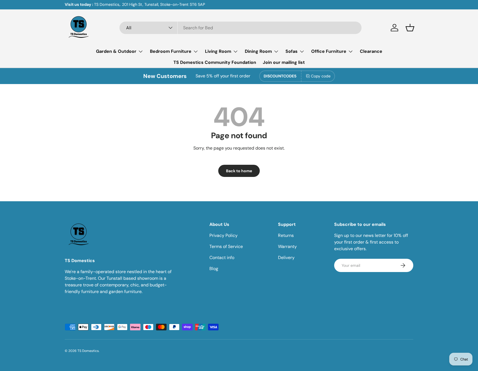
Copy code (321, 76)
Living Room (218, 51)
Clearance (371, 51)
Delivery (286, 257)
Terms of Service (226, 246)
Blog (213, 268)
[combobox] (240, 28)
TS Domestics (88, 351)
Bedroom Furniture (170, 51)
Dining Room (258, 51)
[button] (410, 28)
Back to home (239, 170)
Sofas (291, 51)
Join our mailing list (284, 62)
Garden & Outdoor (116, 51)
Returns (286, 235)
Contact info (221, 257)
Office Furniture (328, 51)
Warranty (287, 246)
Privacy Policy (223, 235)
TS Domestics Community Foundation (214, 62)
